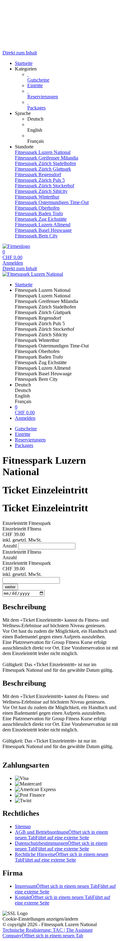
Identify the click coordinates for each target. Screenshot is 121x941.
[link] (73, 119)
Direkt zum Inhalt (19, 52)
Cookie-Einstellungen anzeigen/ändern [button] (40, 919)
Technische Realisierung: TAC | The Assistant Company (47, 932)
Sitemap (23, 826)
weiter (10, 587)
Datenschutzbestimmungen (61, 846)
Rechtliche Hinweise (61, 857)
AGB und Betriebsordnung (61, 834)
